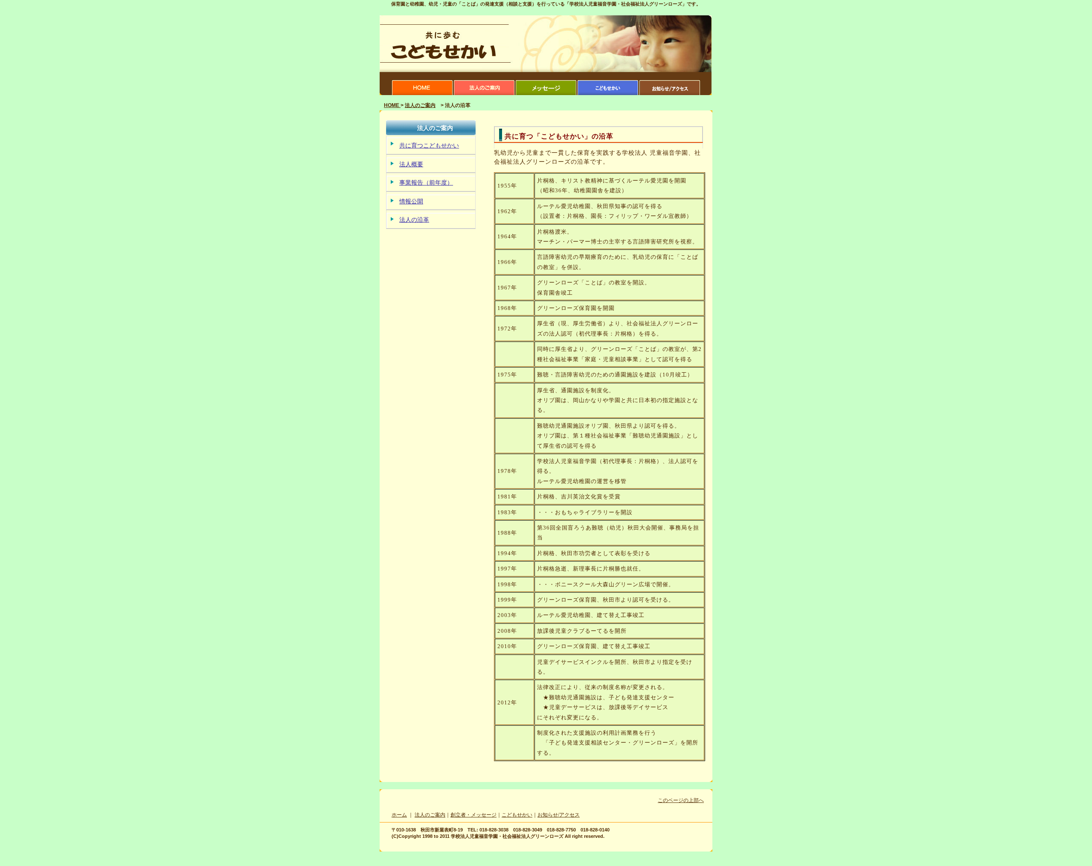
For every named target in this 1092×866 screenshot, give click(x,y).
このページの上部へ (681, 800)
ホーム (399, 815)
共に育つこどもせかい (429, 145)
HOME (392, 105)
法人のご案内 (420, 105)
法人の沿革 (414, 220)
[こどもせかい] (608, 93)
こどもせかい (517, 815)
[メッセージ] (546, 93)
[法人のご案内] (484, 93)
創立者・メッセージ (473, 815)
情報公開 (411, 201)
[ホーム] (422, 93)
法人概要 (411, 164)
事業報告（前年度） (426, 183)
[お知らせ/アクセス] (669, 93)
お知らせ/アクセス (558, 815)
